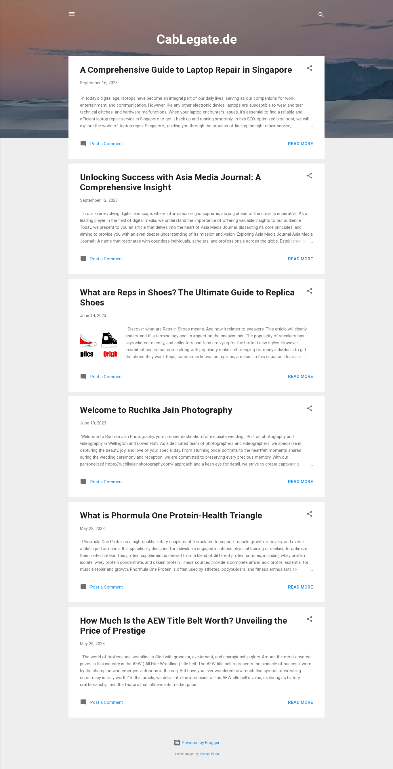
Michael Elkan (209, 754)
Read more (300, 143)
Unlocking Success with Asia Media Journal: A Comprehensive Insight (170, 182)
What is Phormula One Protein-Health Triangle (171, 515)
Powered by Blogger (200, 742)
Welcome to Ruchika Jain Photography (156, 410)
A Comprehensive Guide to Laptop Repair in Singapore (186, 70)
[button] (309, 69)
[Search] (321, 15)
